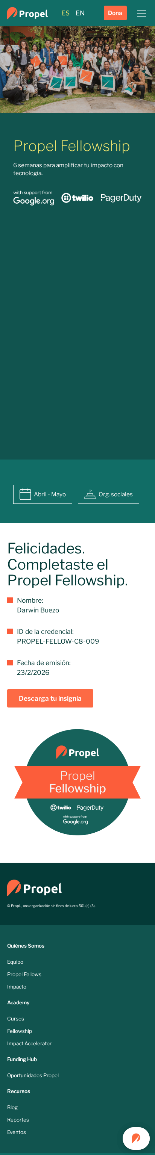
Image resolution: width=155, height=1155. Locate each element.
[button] (139, 13)
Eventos (16, 1132)
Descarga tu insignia (50, 698)
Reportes (18, 1120)
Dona (115, 13)
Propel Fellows (24, 974)
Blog (12, 1107)
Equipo (15, 962)
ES (65, 13)
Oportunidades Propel (33, 1075)
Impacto (16, 987)
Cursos (15, 1019)
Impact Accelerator (29, 1043)
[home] (27, 13)
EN (80, 13)
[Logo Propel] (34, 887)
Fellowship (19, 1031)
